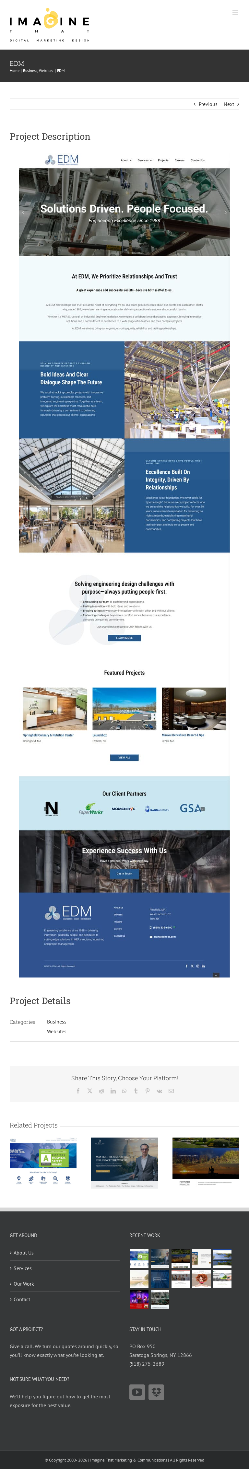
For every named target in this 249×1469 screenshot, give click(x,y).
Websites (56, 1031)
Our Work (24, 1283)
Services (23, 1268)
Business (56, 1021)
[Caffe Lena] (139, 1299)
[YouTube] (137, 1392)
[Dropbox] (156, 1392)
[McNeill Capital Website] (160, 1279)
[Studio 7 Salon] (201, 1279)
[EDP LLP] (205, 1141)
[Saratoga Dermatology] (180, 1279)
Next (229, 104)
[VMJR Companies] (201, 1258)
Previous (208, 104)
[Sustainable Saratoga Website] (222, 1279)
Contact (22, 1299)
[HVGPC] (222, 1258)
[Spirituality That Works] (139, 1279)
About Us (24, 1252)
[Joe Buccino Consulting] (124, 1141)
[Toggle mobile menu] (235, 12)
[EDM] (160, 1299)
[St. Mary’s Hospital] (43, 1141)
